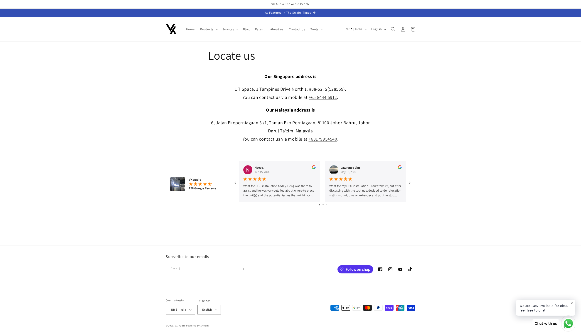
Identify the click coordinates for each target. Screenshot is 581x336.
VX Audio (180, 325)
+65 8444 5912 (323, 97)
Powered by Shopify (197, 325)
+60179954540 (323, 139)
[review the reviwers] (314, 168)
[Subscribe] (242, 269)
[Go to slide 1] (319, 204)
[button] (208, 29)
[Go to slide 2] (323, 204)
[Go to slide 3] (326, 204)
